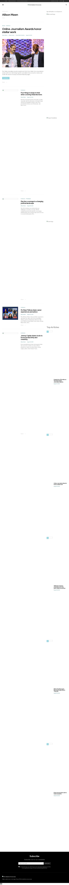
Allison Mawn (4, 35)
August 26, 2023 (29, 35)
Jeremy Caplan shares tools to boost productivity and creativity (32, 337)
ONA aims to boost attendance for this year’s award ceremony (59, 587)
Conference (8, 25)
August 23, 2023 (30, 314)
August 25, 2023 (30, 97)
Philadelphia (28, 198)
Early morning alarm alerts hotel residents (60, 793)
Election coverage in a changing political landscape (32, 202)
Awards (3, 25)
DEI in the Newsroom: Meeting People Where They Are (59, 690)
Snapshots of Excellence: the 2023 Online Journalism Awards (60, 381)
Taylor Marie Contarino (20, 35)
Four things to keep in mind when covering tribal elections (31, 94)
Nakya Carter (11, 35)
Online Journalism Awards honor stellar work (21, 30)
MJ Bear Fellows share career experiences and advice (31, 311)
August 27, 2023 (57, 383)
